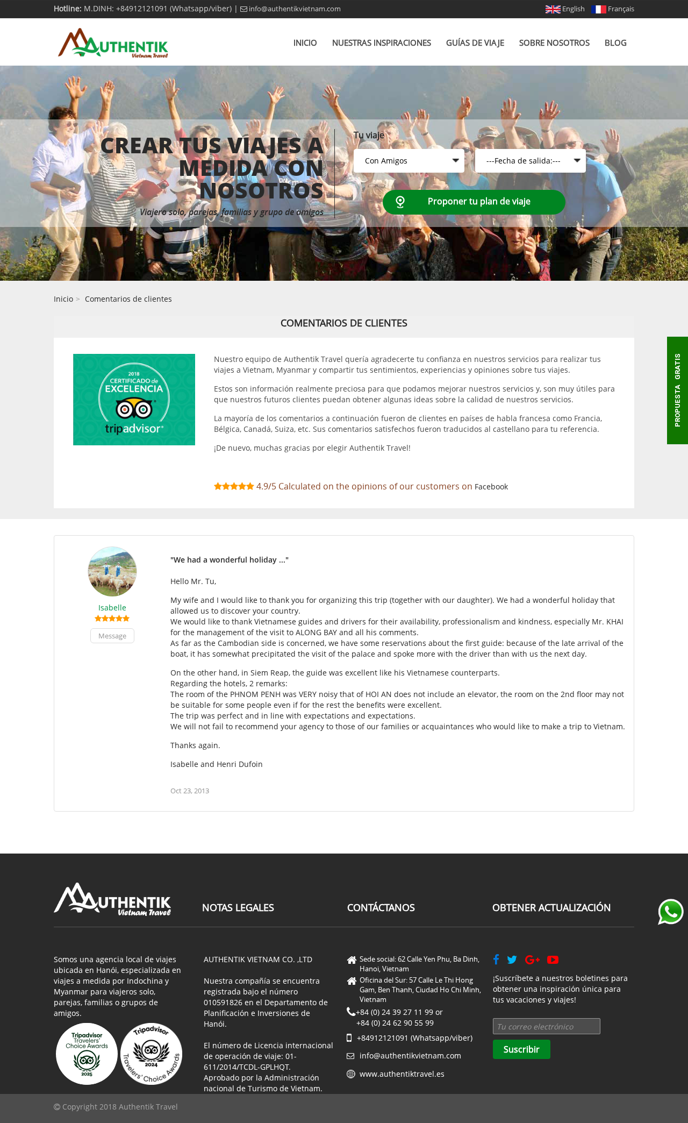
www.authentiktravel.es (402, 1074)
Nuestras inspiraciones (381, 42)
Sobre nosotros (554, 42)
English (573, 8)
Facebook (491, 486)
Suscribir (522, 1049)
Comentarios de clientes (128, 299)
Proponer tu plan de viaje (479, 201)
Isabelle (112, 607)
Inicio (305, 42)
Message (112, 636)
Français (620, 8)
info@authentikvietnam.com (294, 8)
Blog (616, 42)
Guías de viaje (475, 42)
